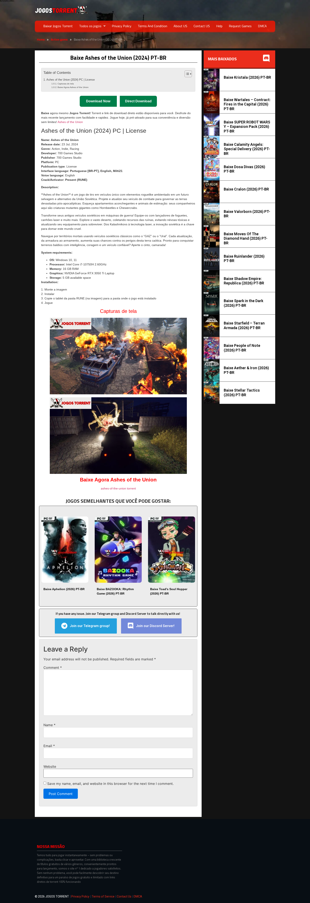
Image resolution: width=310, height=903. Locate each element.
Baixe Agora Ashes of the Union (73, 87)
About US (180, 25)
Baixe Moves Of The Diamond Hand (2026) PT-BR (245, 238)
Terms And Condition (152, 25)
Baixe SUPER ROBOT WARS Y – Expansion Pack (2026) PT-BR (247, 126)
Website (49, 766)
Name (49, 725)
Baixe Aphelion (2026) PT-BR (64, 589)
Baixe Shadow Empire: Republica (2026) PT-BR (244, 280)
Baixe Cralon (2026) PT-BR (246, 189)
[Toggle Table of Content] (186, 73)
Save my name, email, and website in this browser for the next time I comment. (110, 783)
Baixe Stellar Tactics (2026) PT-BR (242, 392)
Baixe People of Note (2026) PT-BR (242, 347)
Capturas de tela (66, 83)
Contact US (202, 25)
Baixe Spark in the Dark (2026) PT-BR (243, 303)
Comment (52, 667)
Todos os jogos (90, 25)
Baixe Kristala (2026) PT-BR (247, 77)
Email (49, 746)
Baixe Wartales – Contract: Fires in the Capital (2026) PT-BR (247, 104)
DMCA (262, 25)
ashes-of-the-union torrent (118, 488)
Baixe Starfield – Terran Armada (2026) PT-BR (244, 325)
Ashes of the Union (70, 122)
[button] (92, 26)
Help (219, 25)
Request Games (240, 25)
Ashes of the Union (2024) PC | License (70, 79)
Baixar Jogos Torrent (58, 25)
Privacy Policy (121, 25)
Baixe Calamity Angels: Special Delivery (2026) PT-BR (247, 149)
